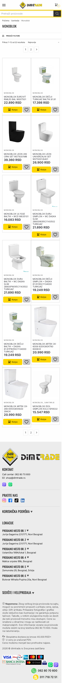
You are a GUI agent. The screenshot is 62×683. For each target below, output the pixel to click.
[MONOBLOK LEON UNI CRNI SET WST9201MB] (16, 132)
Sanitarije (15, 20)
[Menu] (6, 5)
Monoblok (9, 93)
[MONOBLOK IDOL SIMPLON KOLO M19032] (45, 384)
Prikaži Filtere (13, 36)
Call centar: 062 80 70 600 (16, 474)
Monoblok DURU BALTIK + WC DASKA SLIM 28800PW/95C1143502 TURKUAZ (16, 284)
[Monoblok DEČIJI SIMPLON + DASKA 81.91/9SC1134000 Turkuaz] (45, 256)
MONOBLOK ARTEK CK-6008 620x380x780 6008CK (44, 346)
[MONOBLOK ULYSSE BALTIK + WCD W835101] (16, 192)
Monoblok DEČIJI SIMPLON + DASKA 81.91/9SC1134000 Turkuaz (42, 283)
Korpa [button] (14, 109)
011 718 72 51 (48, 677)
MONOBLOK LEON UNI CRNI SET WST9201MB (15, 155)
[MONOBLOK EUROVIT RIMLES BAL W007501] (16, 74)
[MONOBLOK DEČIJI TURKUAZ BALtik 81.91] (45, 74)
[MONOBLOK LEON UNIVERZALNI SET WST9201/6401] (45, 132)
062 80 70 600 (42, 627)
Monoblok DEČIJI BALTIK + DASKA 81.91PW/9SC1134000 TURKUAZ (15, 348)
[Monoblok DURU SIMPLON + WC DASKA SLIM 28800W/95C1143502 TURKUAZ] (45, 192)
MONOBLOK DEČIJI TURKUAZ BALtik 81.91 (44, 98)
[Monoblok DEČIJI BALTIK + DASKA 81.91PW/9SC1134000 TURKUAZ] (16, 321)
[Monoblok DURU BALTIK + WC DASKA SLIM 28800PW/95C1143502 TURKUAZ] (16, 257)
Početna (5, 20)
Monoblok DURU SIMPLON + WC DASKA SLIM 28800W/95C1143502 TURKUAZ (44, 218)
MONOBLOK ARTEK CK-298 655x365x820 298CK (16, 409)
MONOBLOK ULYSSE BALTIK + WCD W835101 (16, 215)
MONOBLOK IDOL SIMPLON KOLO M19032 (45, 407)
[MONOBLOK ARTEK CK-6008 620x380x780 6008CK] (45, 321)
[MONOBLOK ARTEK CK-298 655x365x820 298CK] (16, 384)
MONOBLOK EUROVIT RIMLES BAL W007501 (15, 98)
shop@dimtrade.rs (15, 477)
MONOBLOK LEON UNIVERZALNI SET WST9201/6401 (42, 156)
